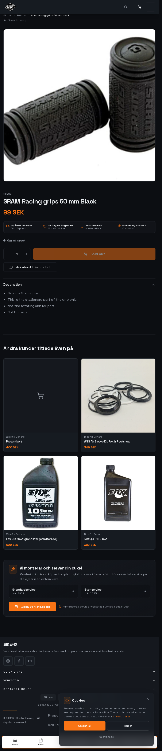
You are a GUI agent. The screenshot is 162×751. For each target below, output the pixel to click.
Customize (106, 737)
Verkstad (11, 680)
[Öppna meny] (150, 7)
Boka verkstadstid (35, 607)
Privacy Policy (57, 715)
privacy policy (122, 716)
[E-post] (30, 661)
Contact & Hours (17, 689)
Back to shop (17, 20)
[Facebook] (19, 661)
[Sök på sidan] (128, 7)
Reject (128, 726)
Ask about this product (33, 267)
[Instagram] (8, 661)
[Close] (147, 698)
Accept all (84, 726)
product (22, 15)
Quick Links (13, 671)
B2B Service (56, 725)
